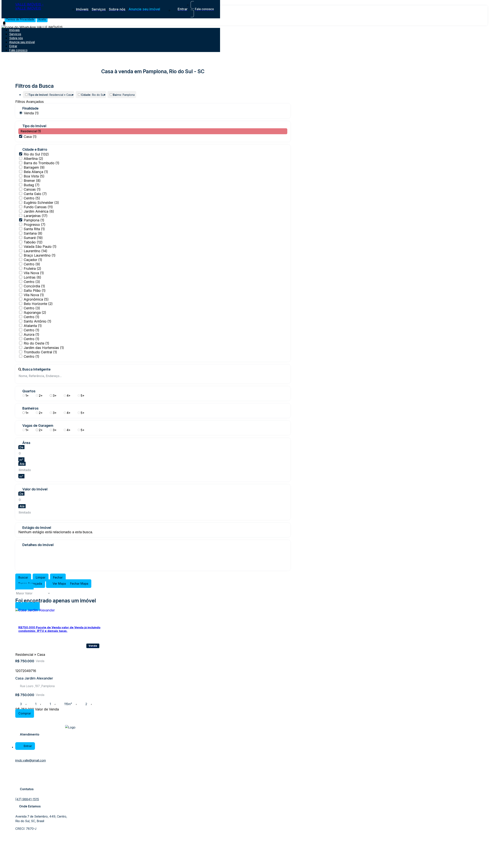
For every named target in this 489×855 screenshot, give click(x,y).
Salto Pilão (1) (34, 291)
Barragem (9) (34, 167)
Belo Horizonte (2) (38, 304)
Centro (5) (32, 198)
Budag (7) (31, 185)
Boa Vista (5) (34, 176)
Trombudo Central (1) (40, 352)
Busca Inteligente (36, 369)
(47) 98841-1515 (27, 799)
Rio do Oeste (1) (36, 343)
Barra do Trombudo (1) (41, 163)
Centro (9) (32, 264)
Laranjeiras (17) (35, 216)
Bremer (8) (32, 181)
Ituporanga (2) (35, 312)
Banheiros (30, 408)
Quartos (29, 391)
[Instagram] (18, 780)
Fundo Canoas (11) (38, 207)
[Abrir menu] (4, 23)
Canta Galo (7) (35, 194)
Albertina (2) (33, 159)
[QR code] (29, 847)
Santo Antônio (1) (37, 321)
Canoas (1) (32, 189)
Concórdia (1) (34, 286)
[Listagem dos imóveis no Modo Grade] (18, 587)
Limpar (40, 577)
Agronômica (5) (36, 299)
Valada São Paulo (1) (40, 247)
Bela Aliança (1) (36, 172)
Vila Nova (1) (34, 273)
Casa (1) (30, 137)
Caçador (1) (33, 260)
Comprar (24, 713)
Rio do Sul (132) (36, 154)
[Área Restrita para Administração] (21, 847)
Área (26, 443)
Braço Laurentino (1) (39, 255)
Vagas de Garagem (37, 425)
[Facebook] (18, 774)
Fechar (58, 577)
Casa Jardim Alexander (34, 678)
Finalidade (30, 108)
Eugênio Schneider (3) (41, 203)
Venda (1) (31, 113)
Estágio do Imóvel (36, 527)
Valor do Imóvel (34, 489)
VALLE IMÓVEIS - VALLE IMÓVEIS (29, 6)
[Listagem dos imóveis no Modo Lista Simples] (31, 587)
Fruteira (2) (32, 269)
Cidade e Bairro (34, 149)
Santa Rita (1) (34, 229)
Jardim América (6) (39, 211)
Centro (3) (32, 282)
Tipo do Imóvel (34, 126)
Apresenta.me (29, 842)
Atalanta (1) (33, 326)
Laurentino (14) (35, 251)
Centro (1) (31, 317)
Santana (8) (33, 233)
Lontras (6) (32, 277)
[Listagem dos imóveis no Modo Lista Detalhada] (24, 587)
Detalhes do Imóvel (37, 545)
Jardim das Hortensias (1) (44, 348)
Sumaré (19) (33, 238)
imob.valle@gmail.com (30, 760)
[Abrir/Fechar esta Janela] (37, 606)
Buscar (23, 577)
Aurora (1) (31, 334)
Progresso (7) (34, 225)
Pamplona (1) (34, 220)
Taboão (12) (33, 242)
